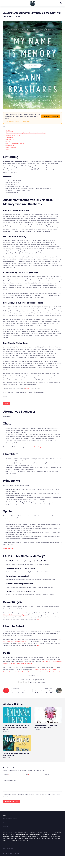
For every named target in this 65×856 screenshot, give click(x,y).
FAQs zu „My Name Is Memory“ (15, 143)
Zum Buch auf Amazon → (50, 116)
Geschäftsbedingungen (10, 819)
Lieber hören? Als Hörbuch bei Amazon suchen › (17, 121)
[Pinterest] (8, 853)
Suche (5, 396)
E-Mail (26, 774)
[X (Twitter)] (6, 853)
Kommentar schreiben (11, 780)
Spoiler (8, 141)
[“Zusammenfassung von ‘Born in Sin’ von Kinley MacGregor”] (17, 743)
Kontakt (5, 827)
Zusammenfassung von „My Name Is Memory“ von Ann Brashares (26, 133)
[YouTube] (13, 853)
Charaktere (9, 137)
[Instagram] (18, 853)
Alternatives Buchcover (13, 135)
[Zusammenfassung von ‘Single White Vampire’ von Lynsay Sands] (48, 715)
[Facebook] (3, 853)
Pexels (37, 676)
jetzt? (38, 619)
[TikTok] (15, 853)
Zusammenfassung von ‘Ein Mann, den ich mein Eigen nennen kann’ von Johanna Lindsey (16, 727)
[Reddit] (11, 853)
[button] (7, 522)
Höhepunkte (10, 139)
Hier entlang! (37, 447)
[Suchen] (61, 3)
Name (6, 774)
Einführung (9, 131)
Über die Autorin (11, 147)
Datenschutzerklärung (9, 823)
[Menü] (4, 3)
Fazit (7, 149)
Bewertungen (10, 145)
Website (46, 774)
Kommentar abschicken (11, 801)
